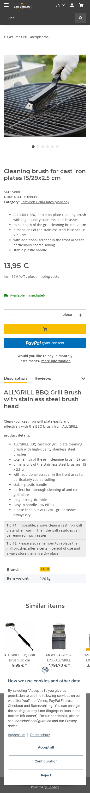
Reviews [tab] (43, 378)
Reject (46, 775)
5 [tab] (52, 146)
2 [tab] (37, 146)
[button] (72, 5)
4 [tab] (47, 146)
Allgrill (45, 569)
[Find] (80, 18)
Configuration (46, 761)
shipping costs (47, 276)
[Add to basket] (8, 52)
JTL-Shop (53, 787)
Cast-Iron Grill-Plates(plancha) (45, 202)
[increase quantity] (80, 315)
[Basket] (81, 5)
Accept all (46, 747)
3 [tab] (42, 146)
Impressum (16, 735)
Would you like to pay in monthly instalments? (45, 358)
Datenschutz (40, 735)
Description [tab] (15, 378)
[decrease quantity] (9, 315)
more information (56, 361)
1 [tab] (33, 146)
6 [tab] (57, 146)
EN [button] (57, 5)
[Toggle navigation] (6, 3)
